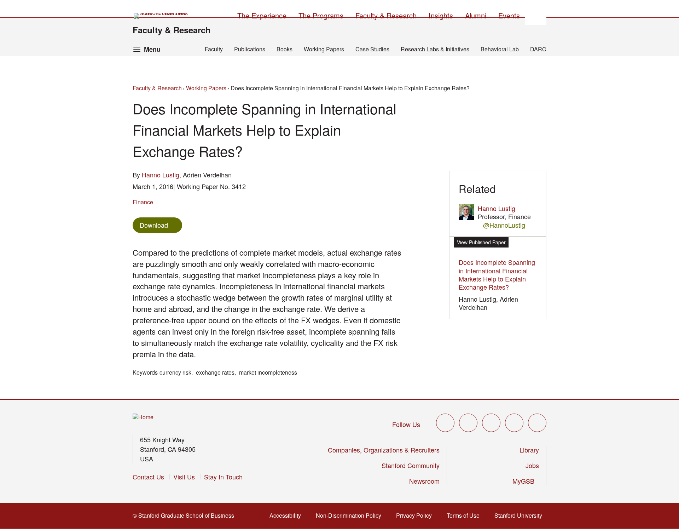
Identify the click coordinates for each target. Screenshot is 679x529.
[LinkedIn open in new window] (537, 423)
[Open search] (535, 14)
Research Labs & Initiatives (435, 49)
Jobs (532, 465)
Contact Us (148, 476)
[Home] (143, 417)
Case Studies (372, 49)
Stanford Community (411, 465)
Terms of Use (465, 515)
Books (284, 49)
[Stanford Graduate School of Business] (161, 16)
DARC (538, 49)
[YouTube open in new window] (514, 423)
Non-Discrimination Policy (350, 515)
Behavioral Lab (500, 49)
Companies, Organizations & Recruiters (384, 449)
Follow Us (406, 424)
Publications (249, 49)
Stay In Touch (223, 476)
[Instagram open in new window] (491, 423)
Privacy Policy (416, 515)
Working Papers (324, 49)
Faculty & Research (172, 30)
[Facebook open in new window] (468, 423)
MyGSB (525, 480)
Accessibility (287, 515)
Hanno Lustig (160, 174)
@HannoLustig (504, 225)
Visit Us (184, 476)
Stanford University (520, 515)
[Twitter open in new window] (445, 423)
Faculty (214, 49)
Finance (143, 202)
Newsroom (424, 480)
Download (154, 224)
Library (529, 449)
